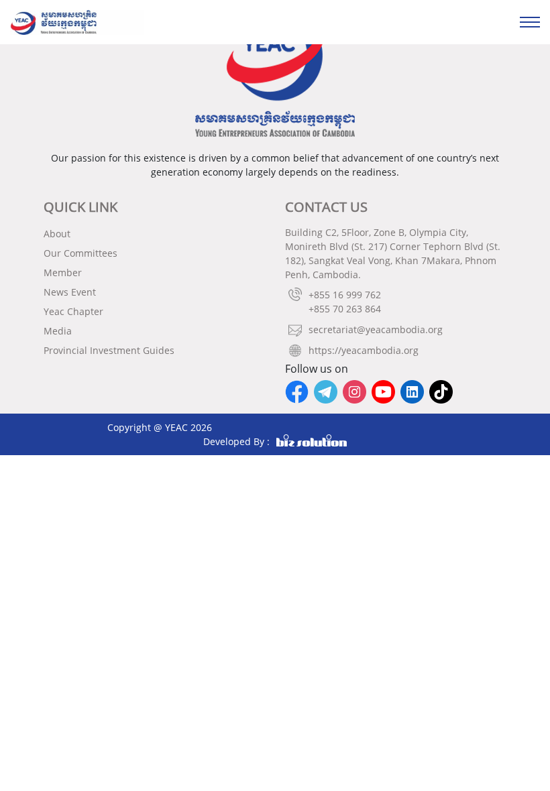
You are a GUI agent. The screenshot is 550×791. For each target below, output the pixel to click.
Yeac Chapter (73, 311)
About (57, 233)
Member (63, 272)
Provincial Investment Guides (109, 350)
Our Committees (80, 253)
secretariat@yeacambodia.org (376, 329)
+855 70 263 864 (345, 308)
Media (58, 330)
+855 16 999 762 (345, 294)
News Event (70, 292)
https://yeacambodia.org (364, 350)
